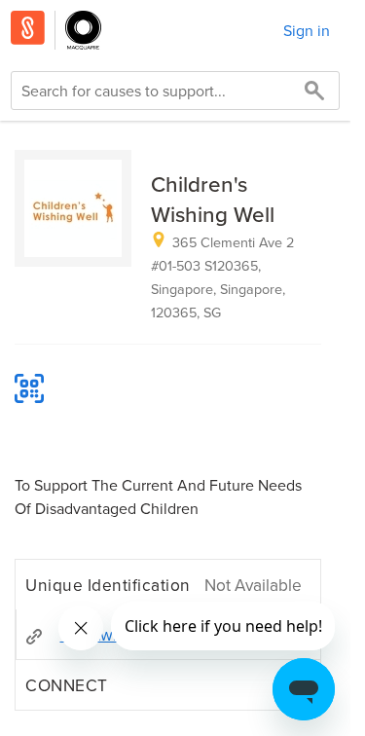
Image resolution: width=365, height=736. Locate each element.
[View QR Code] (29, 388)
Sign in (306, 30)
